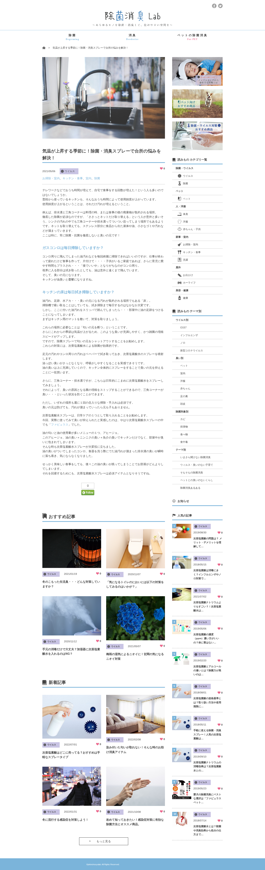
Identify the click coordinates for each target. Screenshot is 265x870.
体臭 (185, 214)
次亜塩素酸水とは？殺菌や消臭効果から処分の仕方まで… (207, 830)
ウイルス (70, 171)
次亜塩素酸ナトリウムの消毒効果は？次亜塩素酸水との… (207, 766)
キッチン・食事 (73, 178)
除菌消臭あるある (190, 487)
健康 (185, 297)
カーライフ (189, 282)
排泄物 (184, 426)
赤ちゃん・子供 (192, 229)
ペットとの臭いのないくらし (196, 480)
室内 (88, 178)
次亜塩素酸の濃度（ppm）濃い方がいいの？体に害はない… (206, 638)
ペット (187, 198)
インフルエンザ (189, 335)
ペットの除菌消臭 (192, 37)
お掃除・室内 (51, 178)
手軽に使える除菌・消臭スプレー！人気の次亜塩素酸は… (207, 734)
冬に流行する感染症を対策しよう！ (65, 819)
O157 (183, 327)
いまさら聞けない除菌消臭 (195, 457)
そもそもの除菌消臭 (191, 472)
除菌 (72, 37)
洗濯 (185, 259)
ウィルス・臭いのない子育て (196, 464)
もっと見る (103, 841)
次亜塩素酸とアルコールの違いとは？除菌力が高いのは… (207, 670)
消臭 (132, 37)
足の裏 (184, 396)
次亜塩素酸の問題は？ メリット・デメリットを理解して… (207, 542)
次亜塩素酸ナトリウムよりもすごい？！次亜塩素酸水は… (207, 606)
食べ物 (184, 434)
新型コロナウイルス (191, 350)
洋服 (185, 221)
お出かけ (188, 275)
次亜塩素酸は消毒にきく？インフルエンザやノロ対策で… (207, 574)
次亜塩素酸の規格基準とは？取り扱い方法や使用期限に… (207, 702)
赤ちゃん (185, 388)
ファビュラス (59, 424)
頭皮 (182, 403)
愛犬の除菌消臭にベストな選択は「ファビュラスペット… (207, 798)
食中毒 (184, 441)
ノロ (182, 342)
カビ (182, 419)
